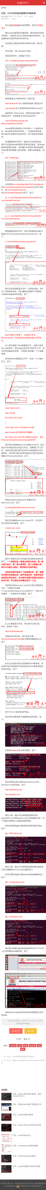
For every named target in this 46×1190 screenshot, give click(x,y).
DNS (19, 1045)
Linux (31, 16)
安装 (25, 1045)
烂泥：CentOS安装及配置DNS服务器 (18, 13)
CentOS (13, 1045)
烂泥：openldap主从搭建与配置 (25, 1145)
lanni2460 (4, 16)
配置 (22, 1049)
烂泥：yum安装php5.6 (22, 1135)
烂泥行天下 (23, 2)
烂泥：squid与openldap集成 (24, 1156)
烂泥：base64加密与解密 (23, 1114)
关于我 (3, 8)
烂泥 (39, 1045)
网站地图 (38, 1183)
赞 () (17, 1031)
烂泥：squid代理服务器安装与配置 (26, 1166)
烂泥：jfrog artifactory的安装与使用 (27, 1125)
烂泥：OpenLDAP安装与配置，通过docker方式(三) (27, 1095)
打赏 (32, 1031)
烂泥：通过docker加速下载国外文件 (27, 1104)
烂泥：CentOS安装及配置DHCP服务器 (20, 1056)
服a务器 (32, 1045)
